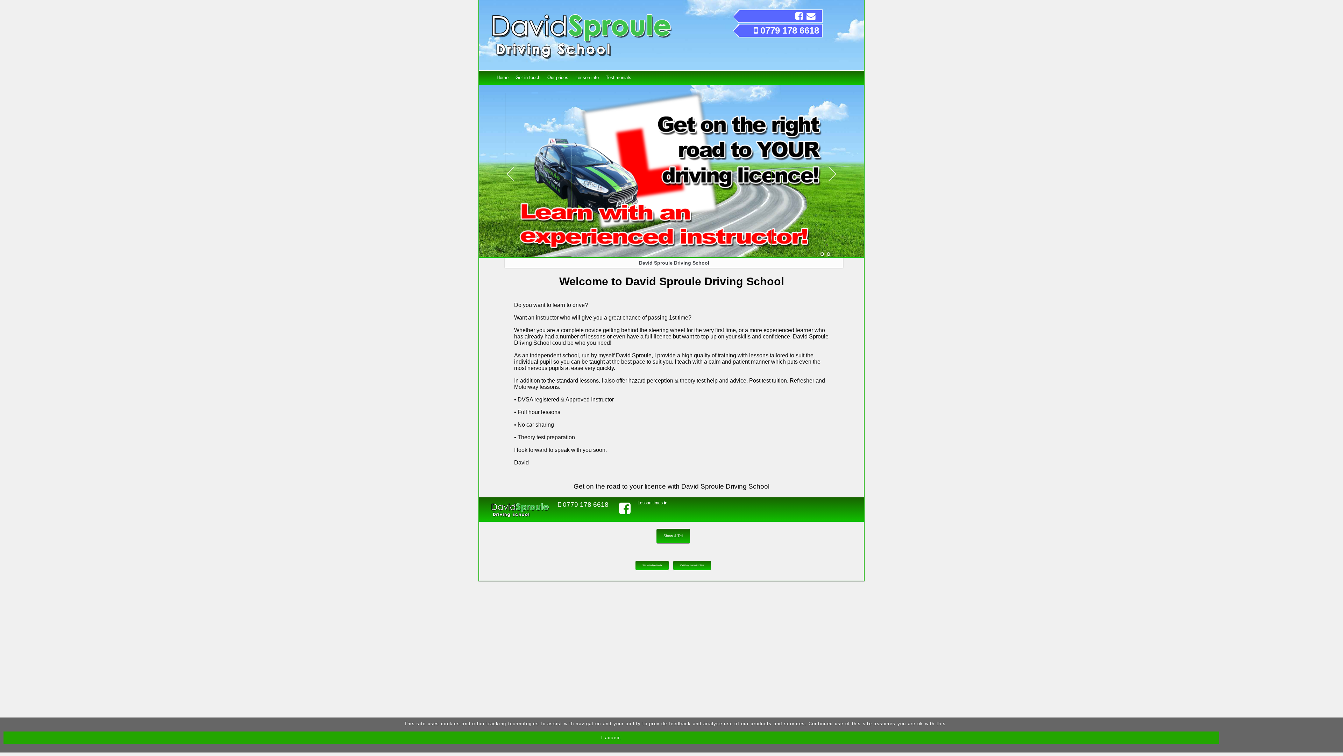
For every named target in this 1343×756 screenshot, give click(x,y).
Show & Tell (673, 536)
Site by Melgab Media (652, 565)
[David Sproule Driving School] (822, 254)
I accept (611, 737)
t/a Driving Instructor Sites (692, 565)
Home (503, 77)
